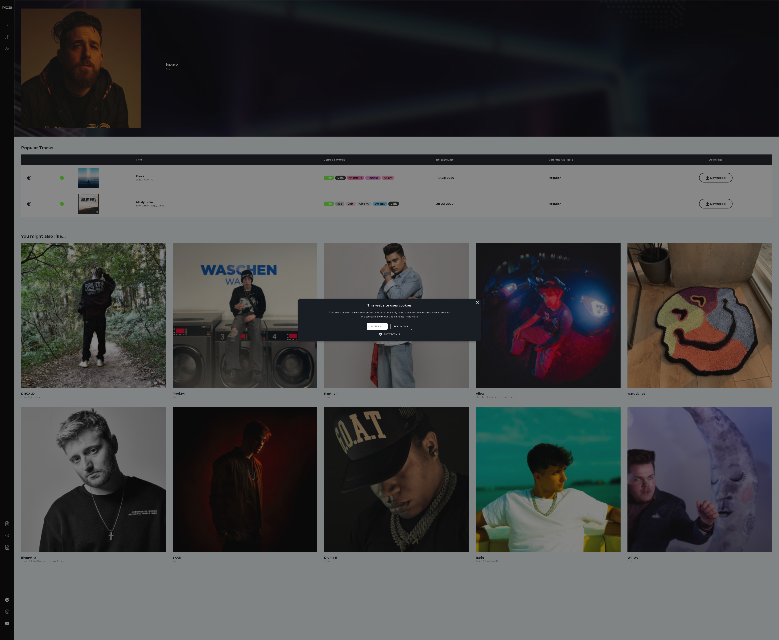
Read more (412, 316)
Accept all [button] (377, 326)
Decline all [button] (401, 326)
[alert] (389, 320)
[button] (389, 320)
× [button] (477, 302)
